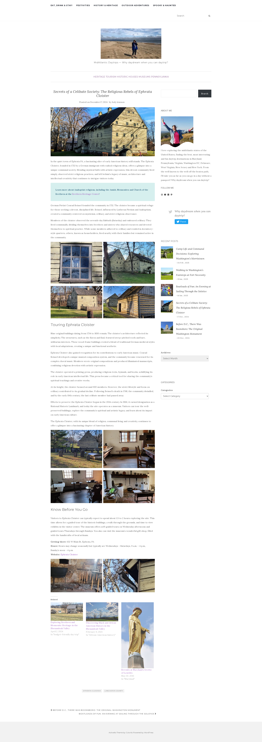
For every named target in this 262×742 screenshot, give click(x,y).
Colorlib (129, 732)
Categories (167, 390)
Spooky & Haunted (164, 5)
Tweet (183, 221)
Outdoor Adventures (135, 5)
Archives (165, 352)
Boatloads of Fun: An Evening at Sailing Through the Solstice (117, 714)
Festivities (83, 5)
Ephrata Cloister (69, 554)
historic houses (127, 76)
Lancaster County (114, 691)
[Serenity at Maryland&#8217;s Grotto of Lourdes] (137, 635)
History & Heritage (106, 5)
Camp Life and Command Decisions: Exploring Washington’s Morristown (190, 253)
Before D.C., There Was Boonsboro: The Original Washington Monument (96, 710)
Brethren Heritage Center (85, 194)
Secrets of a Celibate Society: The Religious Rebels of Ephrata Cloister (193, 307)
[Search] (209, 16)
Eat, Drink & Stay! (61, 5)
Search (204, 93)
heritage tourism (104, 76)
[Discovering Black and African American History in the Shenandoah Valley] (102, 611)
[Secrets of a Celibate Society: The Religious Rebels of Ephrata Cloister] (103, 131)
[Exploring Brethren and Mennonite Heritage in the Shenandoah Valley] (67, 611)
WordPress (148, 732)
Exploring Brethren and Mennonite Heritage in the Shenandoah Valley (64, 625)
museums (144, 76)
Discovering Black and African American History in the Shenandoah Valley (101, 625)
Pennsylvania (160, 76)
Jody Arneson (118, 102)
